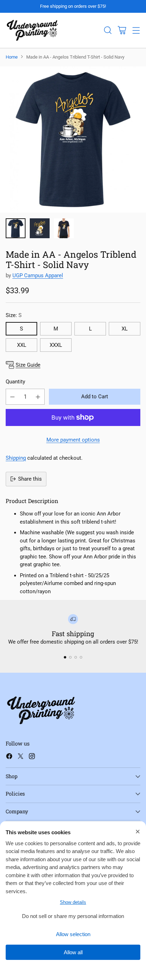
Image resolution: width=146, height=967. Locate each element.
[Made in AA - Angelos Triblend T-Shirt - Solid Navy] (73, 139)
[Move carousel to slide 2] (70, 657)
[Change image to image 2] (40, 228)
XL (125, 329)
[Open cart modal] (121, 30)
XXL (21, 345)
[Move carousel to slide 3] (75, 657)
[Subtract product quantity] (12, 396)
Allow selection (73, 934)
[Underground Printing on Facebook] (9, 757)
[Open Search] (107, 30)
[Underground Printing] (32, 30)
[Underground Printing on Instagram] (32, 757)
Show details (73, 902)
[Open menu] (136, 30)
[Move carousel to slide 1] (65, 657)
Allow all (73, 952)
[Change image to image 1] (16, 228)
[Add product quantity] (38, 396)
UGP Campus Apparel (37, 275)
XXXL (56, 345)
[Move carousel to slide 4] (81, 657)
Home (12, 57)
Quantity (15, 381)
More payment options (73, 440)
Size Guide (28, 365)
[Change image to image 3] (64, 228)
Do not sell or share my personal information (73, 916)
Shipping (16, 458)
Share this (30, 479)
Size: (14, 315)
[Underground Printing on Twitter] (20, 757)
